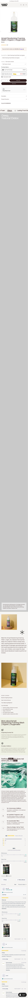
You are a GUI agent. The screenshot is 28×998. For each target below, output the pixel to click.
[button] (14, 839)
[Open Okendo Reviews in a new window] (6, 876)
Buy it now (14, 83)
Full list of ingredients (6, 103)
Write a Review (22, 880)
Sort (15, 884)
